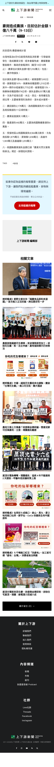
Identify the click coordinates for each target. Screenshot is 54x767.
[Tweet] (22, 42)
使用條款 (27, 644)
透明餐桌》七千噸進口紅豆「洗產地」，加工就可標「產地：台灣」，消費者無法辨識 (27, 554)
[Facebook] (16, 748)
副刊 (27, 680)
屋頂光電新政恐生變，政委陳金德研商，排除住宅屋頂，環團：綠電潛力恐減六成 (26, 593)
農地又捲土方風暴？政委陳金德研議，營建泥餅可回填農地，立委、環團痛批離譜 (26, 428)
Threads (27, 712)
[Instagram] (21, 748)
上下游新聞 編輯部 (9, 36)
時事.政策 (21, 36)
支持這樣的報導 (27, 205)
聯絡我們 (27, 635)
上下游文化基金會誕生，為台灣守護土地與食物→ (27, 3)
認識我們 (27, 631)
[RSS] (32, 748)
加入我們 (27, 640)
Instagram (27, 720)
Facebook (27, 716)
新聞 (27, 671)
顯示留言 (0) (25, 606)
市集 (27, 676)
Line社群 (27, 707)
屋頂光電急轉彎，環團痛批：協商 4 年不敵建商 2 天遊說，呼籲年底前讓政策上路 (26, 477)
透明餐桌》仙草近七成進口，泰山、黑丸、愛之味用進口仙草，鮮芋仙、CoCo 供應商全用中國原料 (26, 516)
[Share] (15, 42)
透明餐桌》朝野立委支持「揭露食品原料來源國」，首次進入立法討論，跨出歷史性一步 (25, 300)
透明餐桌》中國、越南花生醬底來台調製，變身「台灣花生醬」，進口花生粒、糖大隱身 (26, 384)
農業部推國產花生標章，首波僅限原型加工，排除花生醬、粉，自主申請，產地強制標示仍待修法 (26, 346)
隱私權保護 (27, 648)
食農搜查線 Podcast (27, 684)
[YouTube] (27, 748)
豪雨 (16, 163)
